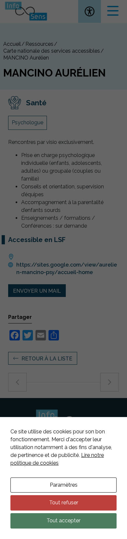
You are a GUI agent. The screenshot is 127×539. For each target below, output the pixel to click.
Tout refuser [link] (63, 502)
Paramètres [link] (64, 485)
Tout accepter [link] (63, 520)
